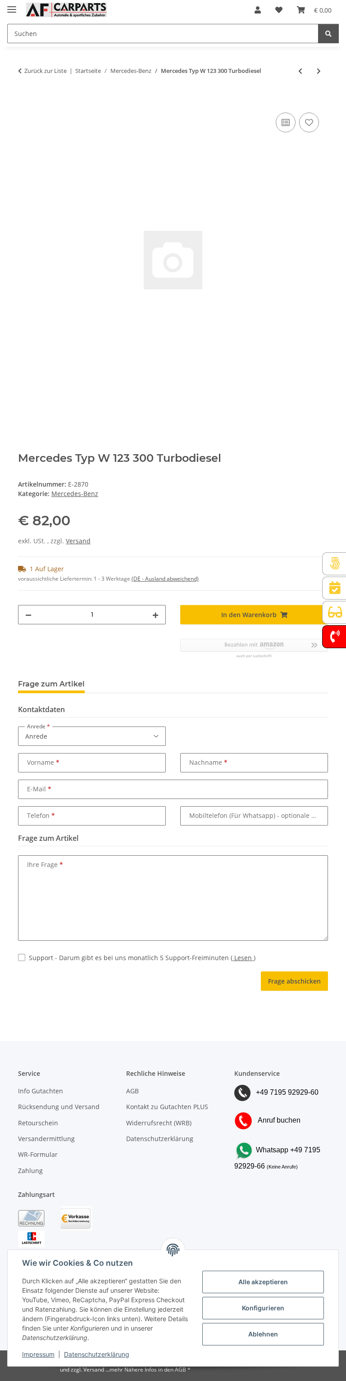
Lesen (243, 957)
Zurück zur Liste (45, 71)
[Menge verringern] (28, 614)
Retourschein (38, 1123)
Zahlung (30, 1170)
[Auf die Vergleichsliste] (286, 122)
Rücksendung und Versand (59, 1106)
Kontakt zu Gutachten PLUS (167, 1106)
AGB (132, 1091)
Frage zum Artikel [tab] (51, 684)
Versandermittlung (46, 1138)
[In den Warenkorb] (25, 100)
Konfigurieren (263, 1308)
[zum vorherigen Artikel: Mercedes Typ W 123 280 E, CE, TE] (300, 71)
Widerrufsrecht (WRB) (158, 1123)
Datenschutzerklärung (96, 1354)
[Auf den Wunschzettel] (309, 122)
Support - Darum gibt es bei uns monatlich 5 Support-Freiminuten (142, 957)
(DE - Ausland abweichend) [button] (165, 578)
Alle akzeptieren (263, 1282)
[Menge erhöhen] (155, 614)
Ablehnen (263, 1334)
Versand (78, 541)
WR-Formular (38, 1154)
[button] (257, 10)
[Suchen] (328, 33)
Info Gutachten (40, 1091)
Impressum (38, 1354)
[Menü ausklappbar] (11, 5)
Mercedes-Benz (74, 493)
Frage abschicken (294, 981)
